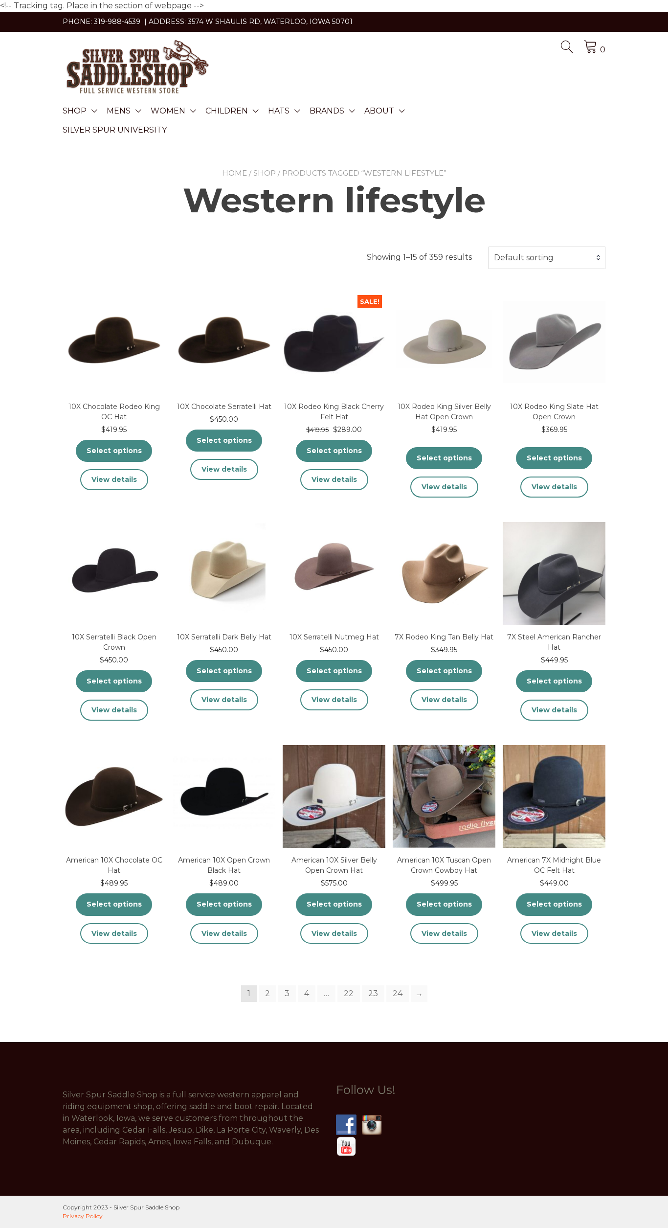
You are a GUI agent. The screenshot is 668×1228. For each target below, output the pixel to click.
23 (373, 993)
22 (349, 993)
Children (226, 110)
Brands (327, 110)
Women (168, 110)
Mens (119, 110)
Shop (75, 110)
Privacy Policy (83, 1216)
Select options (114, 450)
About (379, 110)
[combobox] (547, 258)
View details (114, 479)
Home (234, 173)
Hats (278, 110)
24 (397, 993)
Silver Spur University (115, 130)
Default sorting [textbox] (524, 257)
